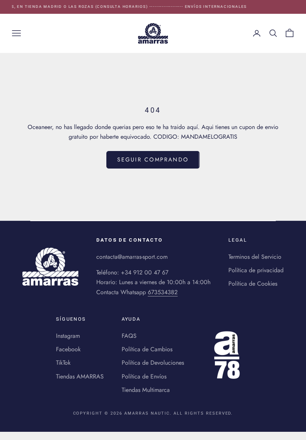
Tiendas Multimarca (146, 390)
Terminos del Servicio (254, 256)
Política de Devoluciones (153, 362)
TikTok (63, 362)
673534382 (163, 292)
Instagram (68, 335)
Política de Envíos (144, 376)
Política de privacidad (256, 270)
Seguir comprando (152, 159)
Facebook (68, 349)
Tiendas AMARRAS (80, 376)
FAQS (129, 335)
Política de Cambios (147, 349)
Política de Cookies (252, 283)
